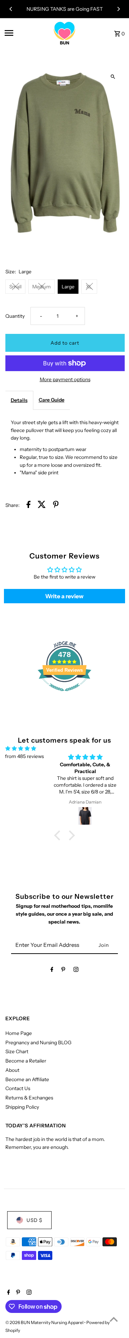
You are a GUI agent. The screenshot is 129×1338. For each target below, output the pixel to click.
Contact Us (17, 1088)
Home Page (18, 1033)
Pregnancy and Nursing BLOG (38, 1042)
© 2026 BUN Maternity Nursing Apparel (44, 1322)
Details (19, 400)
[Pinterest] (63, 971)
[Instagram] (75, 971)
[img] (20, 748)
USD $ (34, 1220)
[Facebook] (52, 971)
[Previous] (11, 9)
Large (68, 286)
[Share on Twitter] (42, 505)
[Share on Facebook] (28, 505)
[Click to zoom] (113, 76)
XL (89, 286)
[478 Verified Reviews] (64, 695)
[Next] (118, 9)
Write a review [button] (64, 596)
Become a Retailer (25, 1061)
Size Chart (16, 1051)
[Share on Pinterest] (56, 505)
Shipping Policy (22, 1107)
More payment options (65, 379)
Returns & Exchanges (29, 1097)
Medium (41, 286)
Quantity (15, 316)
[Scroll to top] (114, 1319)
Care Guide (51, 400)
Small (15, 286)
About (12, 1070)
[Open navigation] (25, 33)
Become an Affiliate (27, 1079)
